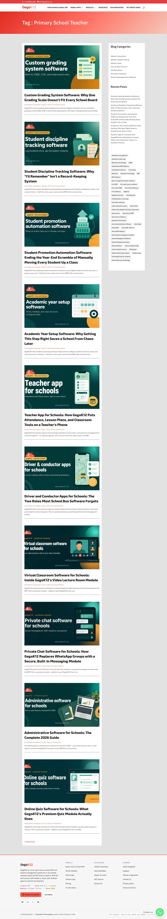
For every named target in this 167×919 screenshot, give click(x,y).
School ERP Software (118, 231)
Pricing (68, 883)
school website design (132, 246)
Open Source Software (119, 217)
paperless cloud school (119, 220)
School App (137, 224)
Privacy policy (128, 883)
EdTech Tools (116, 63)
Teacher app (70, 879)
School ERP (115, 228)
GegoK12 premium (117, 195)
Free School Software (131, 188)
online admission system (119, 206)
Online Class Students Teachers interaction (125, 209)
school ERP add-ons (128, 228)
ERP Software (116, 177)
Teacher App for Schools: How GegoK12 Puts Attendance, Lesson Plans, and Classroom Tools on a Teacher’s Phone (59, 420)
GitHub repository (101, 867)
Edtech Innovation (118, 56)
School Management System (121, 242)
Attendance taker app (118, 159)
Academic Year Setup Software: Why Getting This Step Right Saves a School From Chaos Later (60, 338)
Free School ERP (117, 188)
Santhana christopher (33, 105)
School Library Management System (123, 235)
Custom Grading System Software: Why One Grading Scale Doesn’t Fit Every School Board (125, 99)
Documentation (116, 7)
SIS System (133, 249)
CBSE (130, 163)
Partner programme (130, 875)
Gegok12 (126, 191)
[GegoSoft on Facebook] (22, 902)
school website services (119, 249)
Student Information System (121, 253)
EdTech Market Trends (120, 60)
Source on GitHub (32, 895)
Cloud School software (119, 170)
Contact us (127, 879)
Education (115, 173)
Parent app (70, 875)
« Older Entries (29, 842)
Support (126, 871)
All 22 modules (71, 871)
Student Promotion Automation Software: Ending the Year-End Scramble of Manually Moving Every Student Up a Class (58, 257)
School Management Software (123, 77)
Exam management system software (123, 181)
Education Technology (127, 173)
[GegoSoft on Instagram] (28, 902)
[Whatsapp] (160, 912)
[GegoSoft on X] (33, 902)
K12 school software (118, 202)
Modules (89, 7)
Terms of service (129, 888)
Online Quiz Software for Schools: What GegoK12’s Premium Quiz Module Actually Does (58, 814)
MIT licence (98, 879)
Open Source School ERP (57, 7)
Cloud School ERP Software (120, 166)
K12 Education (56, 742)
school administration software (121, 224)
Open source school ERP (75, 867)
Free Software (116, 191)
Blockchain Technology (119, 163)
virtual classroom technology (121, 260)
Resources (103, 7)
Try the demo (71, 888)
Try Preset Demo (133, 7)
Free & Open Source (58, 105)
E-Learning (132, 170)
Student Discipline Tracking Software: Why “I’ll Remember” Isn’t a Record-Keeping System (59, 176)
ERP (138, 173)
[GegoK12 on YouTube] (38, 902)
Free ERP (115, 184)
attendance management (120, 155)
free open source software (128, 184)
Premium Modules (57, 506)
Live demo (48, 895)
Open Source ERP (128, 213)
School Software (117, 246)
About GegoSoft (129, 867)
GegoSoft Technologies (44, 914)
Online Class (134, 206)
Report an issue (100, 875)
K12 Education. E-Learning (120, 199)
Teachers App (136, 253)
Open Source (116, 213)
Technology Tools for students (121, 256)
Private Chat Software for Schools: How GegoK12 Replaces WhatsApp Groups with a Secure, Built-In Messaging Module (59, 656)
